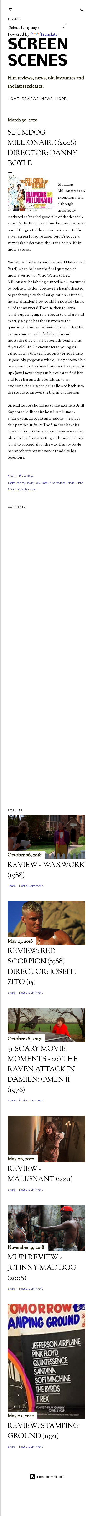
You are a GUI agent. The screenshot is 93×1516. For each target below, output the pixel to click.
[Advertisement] (46, 661)
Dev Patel (41, 483)
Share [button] (12, 476)
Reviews (30, 99)
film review (57, 483)
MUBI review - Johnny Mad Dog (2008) (42, 1268)
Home (13, 99)
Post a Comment (31, 885)
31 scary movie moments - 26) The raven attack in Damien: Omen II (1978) (43, 1069)
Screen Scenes (38, 53)
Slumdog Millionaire (21, 489)
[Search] (82, 9)
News (46, 99)
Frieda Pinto (74, 483)
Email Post (26, 476)
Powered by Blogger (50, 1476)
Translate (48, 34)
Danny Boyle (24, 483)
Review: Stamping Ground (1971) (43, 1431)
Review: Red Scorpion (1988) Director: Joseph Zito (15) (42, 966)
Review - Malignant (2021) (40, 1174)
